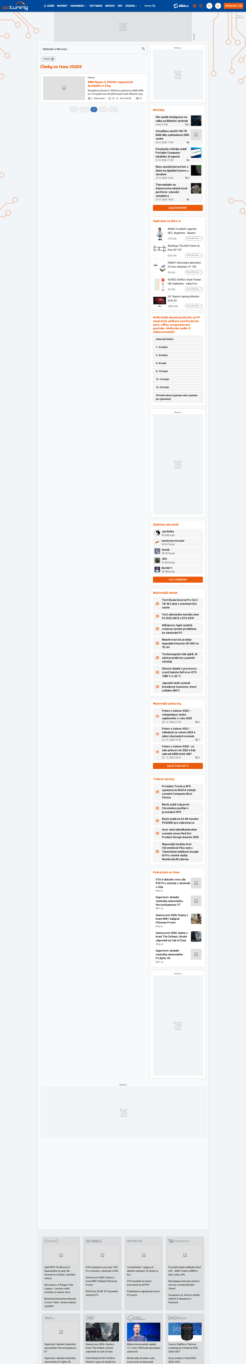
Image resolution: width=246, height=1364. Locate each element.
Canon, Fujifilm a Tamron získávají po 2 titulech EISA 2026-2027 (183, 1348)
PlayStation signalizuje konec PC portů (143, 1293)
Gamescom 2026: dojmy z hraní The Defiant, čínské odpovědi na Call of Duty (172, 936)
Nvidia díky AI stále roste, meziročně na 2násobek (141, 1360)
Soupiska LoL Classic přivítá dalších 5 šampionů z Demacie (184, 1299)
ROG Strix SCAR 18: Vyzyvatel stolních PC (102, 1293)
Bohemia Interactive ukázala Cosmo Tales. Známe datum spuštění (60, 1302)
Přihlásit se (233, 6)
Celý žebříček (178, 579)
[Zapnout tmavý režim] (218, 6)
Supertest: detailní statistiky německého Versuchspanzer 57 (169, 901)
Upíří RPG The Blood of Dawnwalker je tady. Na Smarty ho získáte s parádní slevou (59, 1273)
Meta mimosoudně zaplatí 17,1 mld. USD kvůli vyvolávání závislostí (143, 1348)
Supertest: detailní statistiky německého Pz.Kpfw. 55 (169, 954)
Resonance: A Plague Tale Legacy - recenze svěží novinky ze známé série (58, 1288)
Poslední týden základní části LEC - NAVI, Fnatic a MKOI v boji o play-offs (184, 1271)
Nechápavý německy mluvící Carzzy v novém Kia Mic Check (183, 1285)
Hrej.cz (159, 890)
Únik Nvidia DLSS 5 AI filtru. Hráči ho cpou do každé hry (101, 1360)
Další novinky (178, 208)
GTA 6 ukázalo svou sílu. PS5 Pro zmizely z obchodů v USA (173, 883)
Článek (91, 77)
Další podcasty (178, 766)
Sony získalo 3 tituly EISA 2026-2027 (182, 1360)
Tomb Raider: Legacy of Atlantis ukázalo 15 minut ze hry (142, 1271)
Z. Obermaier (98, 98)
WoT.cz (159, 908)
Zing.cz (159, 944)
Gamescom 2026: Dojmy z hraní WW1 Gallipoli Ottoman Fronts (172, 919)
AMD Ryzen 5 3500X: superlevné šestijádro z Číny (110, 84)
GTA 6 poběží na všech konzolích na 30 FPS (139, 1283)
